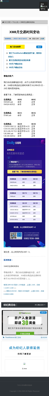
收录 (42, 38)
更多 (39, 47)
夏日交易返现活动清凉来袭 (19, 60)
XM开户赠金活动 (15, 64)
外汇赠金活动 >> (40, 305)
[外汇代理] (5, 1)
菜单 (42, 4)
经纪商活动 (9, 305)
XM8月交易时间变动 (11, 266)
